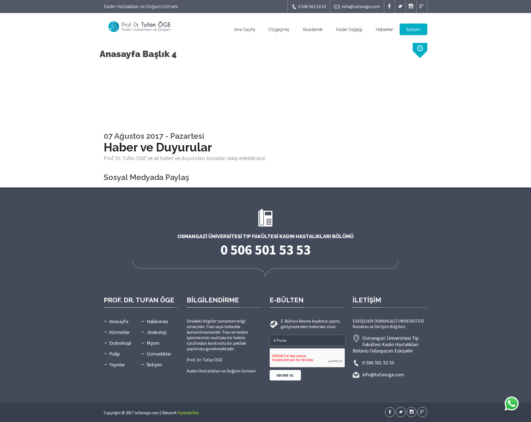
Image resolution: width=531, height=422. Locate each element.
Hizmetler (119, 332)
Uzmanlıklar (159, 354)
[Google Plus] (422, 6)
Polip (114, 354)
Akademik (313, 29)
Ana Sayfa (244, 29)
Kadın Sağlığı (349, 29)
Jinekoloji (156, 332)
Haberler (384, 29)
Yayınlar (117, 364)
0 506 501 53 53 (312, 6)
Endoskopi (120, 343)
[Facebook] (389, 6)
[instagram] (411, 6)
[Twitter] (400, 6)
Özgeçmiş (278, 29)
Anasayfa (118, 321)
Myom (153, 343)
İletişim (413, 29)
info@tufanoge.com (361, 6)
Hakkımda (157, 321)
